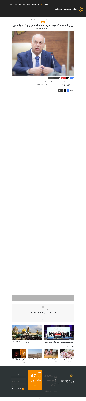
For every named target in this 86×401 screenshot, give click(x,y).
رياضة (20, 4)
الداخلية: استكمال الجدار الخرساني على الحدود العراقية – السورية (35, 359)
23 (12, 386)
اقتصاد (28, 4)
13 (18, 383)
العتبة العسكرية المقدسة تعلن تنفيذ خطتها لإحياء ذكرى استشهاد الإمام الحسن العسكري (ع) (19, 359)
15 (14, 383)
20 (18, 386)
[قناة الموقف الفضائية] (67, 8)
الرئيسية (54, 19)
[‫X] (72, 385)
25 (22, 388)
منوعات (11, 4)
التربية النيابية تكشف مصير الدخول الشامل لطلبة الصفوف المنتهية (52, 359)
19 (20, 386)
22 (14, 386)
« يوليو (25, 394)
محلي (41, 4)
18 (22, 386)
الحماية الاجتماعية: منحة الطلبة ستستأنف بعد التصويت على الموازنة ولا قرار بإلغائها (67, 359)
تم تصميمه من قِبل (54, 398)
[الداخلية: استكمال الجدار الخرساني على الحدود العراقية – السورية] (35, 353)
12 (20, 383)
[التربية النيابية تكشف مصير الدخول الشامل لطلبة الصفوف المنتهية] (51, 353)
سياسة (46, 4)
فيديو (15, 4)
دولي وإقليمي (35, 4)
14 (16, 383)
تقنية (24, 4)
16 (12, 383)
